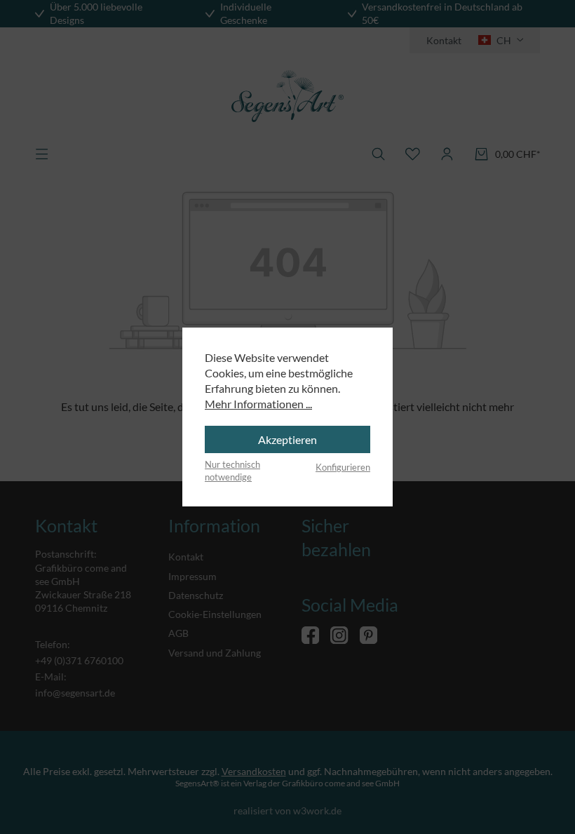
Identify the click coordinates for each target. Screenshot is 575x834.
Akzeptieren (287, 439)
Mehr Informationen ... (258, 403)
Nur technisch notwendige (232, 471)
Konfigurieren (343, 467)
